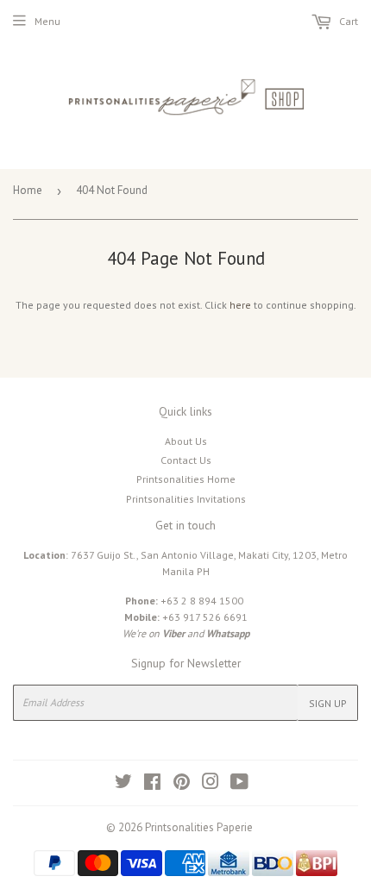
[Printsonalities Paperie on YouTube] (239, 784)
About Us (186, 441)
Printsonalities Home (186, 479)
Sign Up (328, 703)
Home (27, 190)
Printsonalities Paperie (199, 827)
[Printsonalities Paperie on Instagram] (210, 784)
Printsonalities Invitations (186, 498)
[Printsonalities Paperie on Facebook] (152, 784)
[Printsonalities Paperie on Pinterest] (182, 784)
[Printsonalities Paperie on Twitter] (123, 784)
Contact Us (185, 460)
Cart (347, 21)
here (240, 304)
